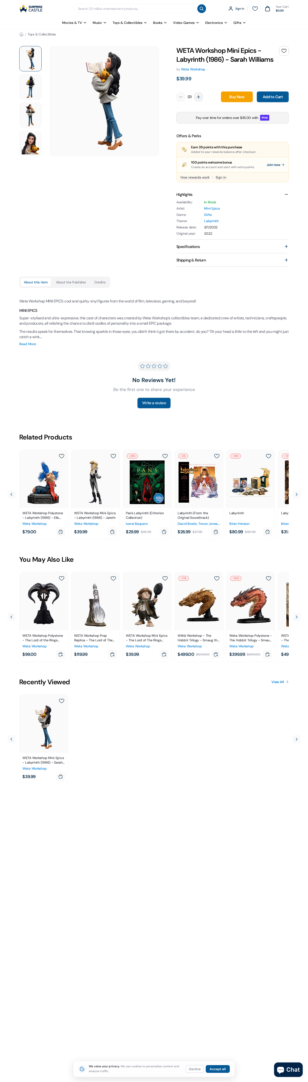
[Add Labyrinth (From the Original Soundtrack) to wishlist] (216, 456)
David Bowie (187, 523)
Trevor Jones (208, 523)
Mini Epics (212, 208)
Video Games (184, 23)
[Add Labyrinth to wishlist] (268, 456)
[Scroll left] (11, 494)
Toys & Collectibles (127, 23)
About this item (36, 282)
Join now (273, 165)
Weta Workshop (193, 69)
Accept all (218, 1069)
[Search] (201, 8)
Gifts (237, 23)
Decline (195, 1069)
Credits (100, 282)
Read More (27, 344)
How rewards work (195, 177)
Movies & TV (72, 23)
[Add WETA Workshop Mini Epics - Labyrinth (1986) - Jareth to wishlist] (113, 456)
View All (277, 682)
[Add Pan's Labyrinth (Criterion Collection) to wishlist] (165, 456)
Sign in (221, 177)
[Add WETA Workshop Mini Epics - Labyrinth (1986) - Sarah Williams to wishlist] (284, 51)
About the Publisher (71, 282)
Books (157, 23)
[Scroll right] (296, 494)
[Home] (21, 34)
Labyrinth (211, 221)
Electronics (214, 23)
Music (97, 23)
